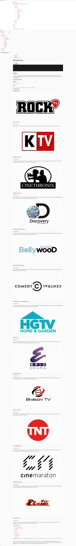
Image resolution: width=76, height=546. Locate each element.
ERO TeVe (51, 538)
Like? (14, 62)
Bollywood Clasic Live (18, 265)
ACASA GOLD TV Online (23, 87)
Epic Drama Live (17, 373)
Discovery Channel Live (19, 229)
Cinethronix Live (17, 193)
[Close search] (23, 28)
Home (16, 5)
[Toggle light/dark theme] (14, 24)
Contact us (16, 529)
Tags (15, 21)
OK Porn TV (56, 538)
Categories (16, 6)
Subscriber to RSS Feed (19, 528)
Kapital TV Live (17, 157)
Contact (16, 22)
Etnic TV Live (16, 518)
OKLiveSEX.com (36, 538)
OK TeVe (47, 538)
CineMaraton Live (17, 482)
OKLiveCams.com (42, 538)
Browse (16, 20)
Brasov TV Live (17, 409)
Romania (17, 83)
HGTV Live (15, 337)
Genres (3, 36)
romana (29, 87)
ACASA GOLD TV (16, 87)
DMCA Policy (17, 535)
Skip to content (2, 0)
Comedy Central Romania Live (20, 301)
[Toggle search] (13, 25)
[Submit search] (22, 28)
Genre (16, 55)
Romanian (32, 87)
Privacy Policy (17, 534)
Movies (16, 56)
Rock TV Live (16, 122)
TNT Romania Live (17, 446)
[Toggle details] (17, 73)
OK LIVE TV (15, 1)
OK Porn (60, 538)
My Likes (14, 26)
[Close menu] (0, 29)
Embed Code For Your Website (18, 79)
